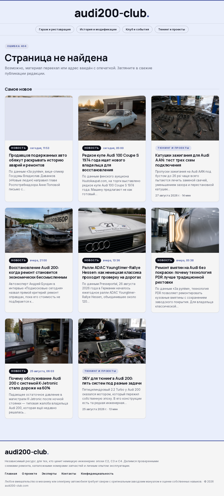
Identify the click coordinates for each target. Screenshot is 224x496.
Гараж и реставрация (55, 29)
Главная (11, 473)
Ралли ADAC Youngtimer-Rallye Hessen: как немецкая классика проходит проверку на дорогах (111, 272)
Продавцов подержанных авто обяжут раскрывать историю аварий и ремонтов (38, 160)
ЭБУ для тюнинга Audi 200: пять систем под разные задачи (112, 381)
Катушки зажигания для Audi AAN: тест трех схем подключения (182, 160)
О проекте (29, 473)
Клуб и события (137, 29)
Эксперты (49, 473)
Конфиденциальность (97, 473)
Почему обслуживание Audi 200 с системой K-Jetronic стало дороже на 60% (35, 383)
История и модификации (98, 29)
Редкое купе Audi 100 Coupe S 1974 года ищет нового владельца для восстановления (110, 162)
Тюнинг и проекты (171, 29)
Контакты (68, 473)
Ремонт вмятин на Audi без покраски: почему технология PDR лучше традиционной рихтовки (183, 275)
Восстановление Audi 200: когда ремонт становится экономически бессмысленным (38, 272)
